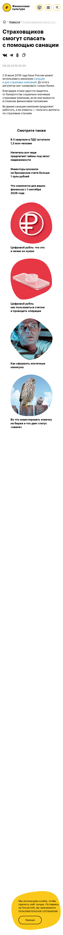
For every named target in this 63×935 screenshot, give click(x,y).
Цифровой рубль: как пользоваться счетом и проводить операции (28, 307)
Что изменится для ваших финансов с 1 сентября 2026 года (28, 189)
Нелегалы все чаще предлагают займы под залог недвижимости (30, 156)
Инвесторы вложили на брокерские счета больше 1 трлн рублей (30, 172)
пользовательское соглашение (38, 911)
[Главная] (4, 22)
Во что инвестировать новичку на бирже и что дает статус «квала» (31, 423)
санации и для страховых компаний (24, 80)
